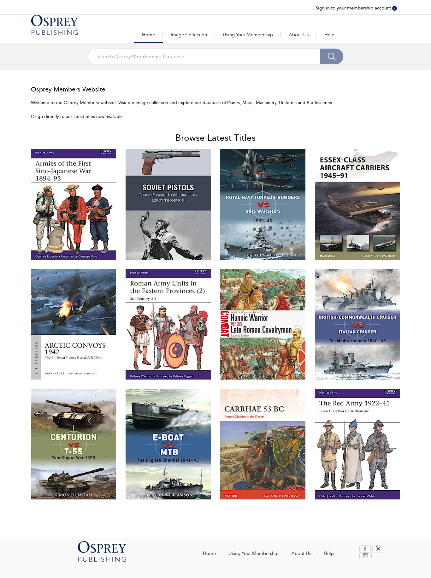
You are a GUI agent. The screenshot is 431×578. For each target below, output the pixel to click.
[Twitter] (378, 549)
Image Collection (189, 35)
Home (148, 35)
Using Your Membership (248, 35)
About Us (299, 35)
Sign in (323, 8)
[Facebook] (365, 549)
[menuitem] (365, 549)
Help (329, 35)
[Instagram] (365, 555)
